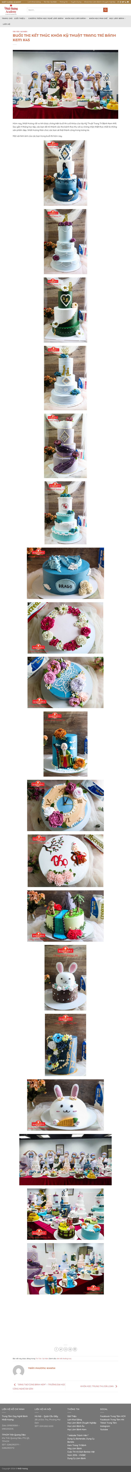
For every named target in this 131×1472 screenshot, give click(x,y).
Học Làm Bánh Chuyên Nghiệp (81, 1422)
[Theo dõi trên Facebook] (118, 2)
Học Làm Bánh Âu (75, 1426)
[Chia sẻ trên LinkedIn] (75, 1349)
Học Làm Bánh (116, 18)
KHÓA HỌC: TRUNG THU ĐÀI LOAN (97, 1386)
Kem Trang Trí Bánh (76, 1445)
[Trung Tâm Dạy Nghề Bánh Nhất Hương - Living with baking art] (12, 10)
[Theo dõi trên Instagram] (120, 2)
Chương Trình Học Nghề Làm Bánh (45, 18)
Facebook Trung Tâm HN (112, 1419)
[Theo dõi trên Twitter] (123, 2)
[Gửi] (105, 10)
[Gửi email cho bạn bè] (65, 1349)
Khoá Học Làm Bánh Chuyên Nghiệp (99, 2)
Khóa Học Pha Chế (98, 18)
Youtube (104, 1429)
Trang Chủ (7, 18)
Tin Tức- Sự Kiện (50, 2)
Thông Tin (64, 2)
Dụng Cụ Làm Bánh (76, 1458)
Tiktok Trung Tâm (108, 1422)
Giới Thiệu (19, 18)
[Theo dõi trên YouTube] (128, 2)
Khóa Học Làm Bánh (75, 18)
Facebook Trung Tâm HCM (112, 1416)
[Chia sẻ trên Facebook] (56, 1349)
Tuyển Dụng (76, 2)
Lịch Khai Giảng (34, 2)
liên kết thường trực (64, 1358)
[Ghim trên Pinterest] (70, 1349)
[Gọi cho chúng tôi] (125, 2)
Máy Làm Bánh (74, 1448)
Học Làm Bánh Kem (76, 1429)
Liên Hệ (6, 24)
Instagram (105, 1426)
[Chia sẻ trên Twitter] (61, 1349)
